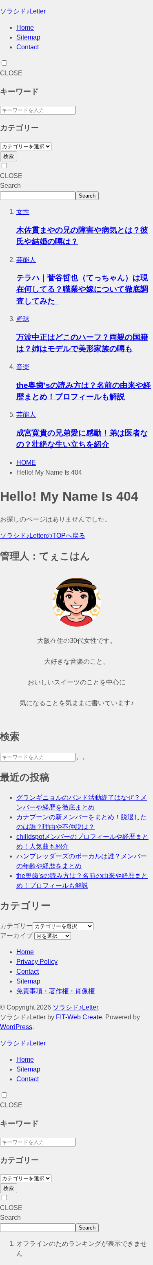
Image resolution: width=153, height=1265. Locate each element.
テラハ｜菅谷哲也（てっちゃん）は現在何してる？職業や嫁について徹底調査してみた (82, 289)
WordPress (16, 1026)
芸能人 (26, 259)
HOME (26, 462)
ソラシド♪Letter (23, 11)
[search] (80, 759)
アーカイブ (16, 935)
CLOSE (11, 73)
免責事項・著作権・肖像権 (55, 991)
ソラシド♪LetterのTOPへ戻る (42, 535)
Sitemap (28, 37)
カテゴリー (16, 925)
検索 (8, 156)
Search (10, 185)
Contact (27, 47)
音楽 (22, 366)
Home (25, 27)
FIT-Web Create (79, 1017)
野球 (22, 318)
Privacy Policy (37, 961)
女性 (22, 211)
